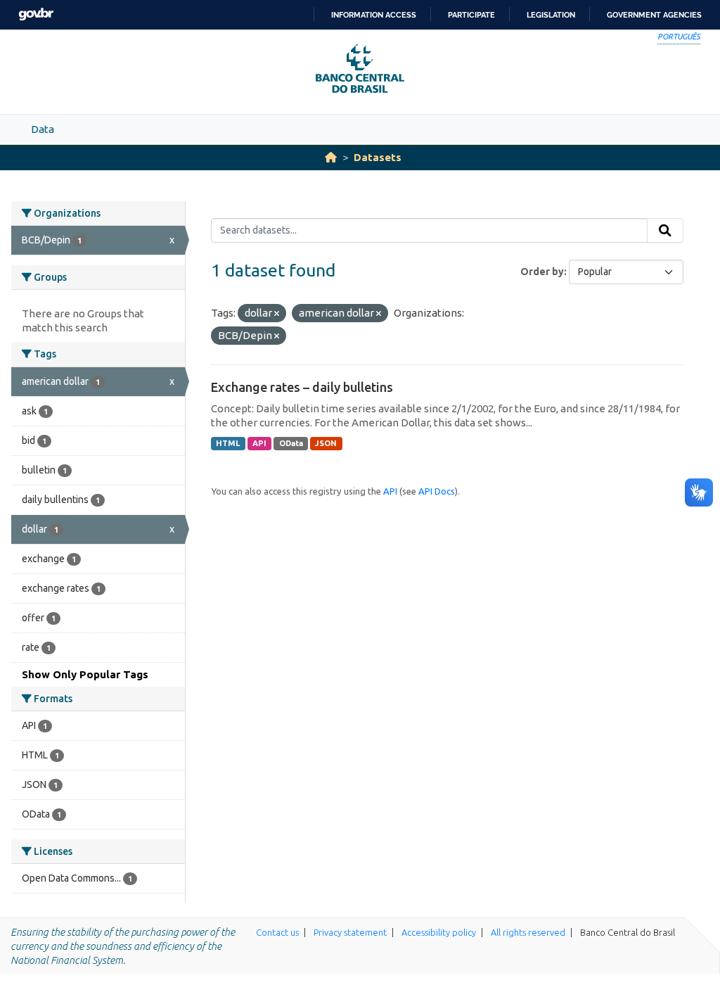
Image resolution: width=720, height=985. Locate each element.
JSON (326, 443)
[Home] (331, 157)
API (259, 443)
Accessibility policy (438, 932)
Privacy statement (350, 932)
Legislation (551, 15)
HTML (228, 443)
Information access (373, 15)
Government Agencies (654, 15)
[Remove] (276, 314)
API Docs (436, 491)
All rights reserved (528, 932)
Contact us (277, 932)
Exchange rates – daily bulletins (302, 387)
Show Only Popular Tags (85, 674)
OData (291, 443)
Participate (471, 15)
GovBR (35, 14)
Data (42, 129)
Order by (542, 271)
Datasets (377, 157)
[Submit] (665, 230)
